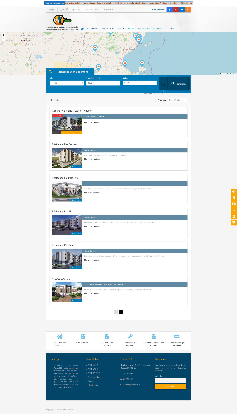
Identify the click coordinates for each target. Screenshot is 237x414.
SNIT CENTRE (94, 373)
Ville (51, 78)
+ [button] (3, 34)
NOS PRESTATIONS (126, 29)
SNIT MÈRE (93, 365)
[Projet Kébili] (98, 67)
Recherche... (181, 84)
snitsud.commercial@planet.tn (101, 9)
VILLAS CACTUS (61, 278)
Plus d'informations (92, 122)
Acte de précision (83, 343)
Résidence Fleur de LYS (65, 177)
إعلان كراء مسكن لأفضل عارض (154, 3)
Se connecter (159, 10)
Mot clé (125, 78)
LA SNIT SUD (92, 29)
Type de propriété (93, 78)
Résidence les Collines (64, 144)
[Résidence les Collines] (110, 32)
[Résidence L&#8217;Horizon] (125, 63)
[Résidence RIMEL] (95, 48)
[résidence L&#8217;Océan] (135, 36)
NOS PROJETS (108, 29)
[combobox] (67, 83)
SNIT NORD (93, 369)
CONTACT (172, 29)
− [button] (3, 38)
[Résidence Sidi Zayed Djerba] (142, 63)
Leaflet (222, 74)
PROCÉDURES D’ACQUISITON (151, 29)
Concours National (95, 377)
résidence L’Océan (62, 245)
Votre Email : (160, 376)
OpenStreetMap (231, 74)
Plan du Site (93, 385)
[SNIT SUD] (62, 22)
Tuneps (91, 381)
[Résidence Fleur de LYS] (138, 40)
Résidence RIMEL (61, 211)
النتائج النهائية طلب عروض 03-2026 (187, 3)
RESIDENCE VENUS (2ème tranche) (72, 110)
